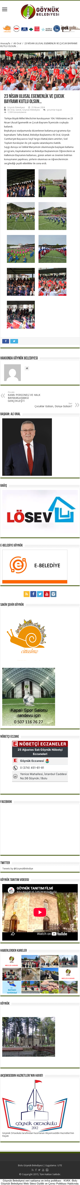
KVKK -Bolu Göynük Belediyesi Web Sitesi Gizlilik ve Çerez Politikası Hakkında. (40, 1182)
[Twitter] (40, 594)
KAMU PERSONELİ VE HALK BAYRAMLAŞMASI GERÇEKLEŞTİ (24, 396)
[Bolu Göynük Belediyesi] (40, 11)
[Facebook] (33, 594)
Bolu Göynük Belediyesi (30, 1165)
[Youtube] (47, 594)
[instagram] (53, 594)
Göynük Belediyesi (16, 107)
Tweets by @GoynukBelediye (17, 868)
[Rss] (27, 594)
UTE (60, 1165)
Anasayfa (5, 43)
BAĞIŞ (3, 486)
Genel (18, 110)
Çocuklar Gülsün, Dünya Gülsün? (53, 405)
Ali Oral (17, 43)
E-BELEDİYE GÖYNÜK (11, 545)
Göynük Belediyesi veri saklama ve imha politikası (32, 1180)
